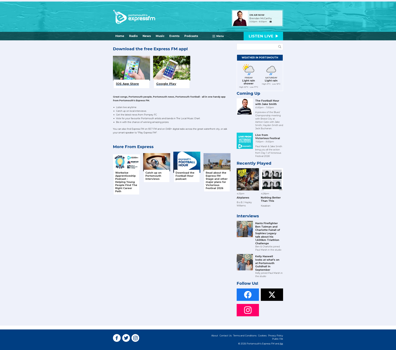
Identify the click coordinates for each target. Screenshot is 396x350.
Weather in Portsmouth (260, 57)
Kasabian (265, 205)
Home (119, 36)
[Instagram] (135, 338)
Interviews (248, 215)
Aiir (281, 343)
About (214, 335)
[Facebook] (117, 338)
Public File (277, 338)
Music (160, 36)
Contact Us (226, 335)
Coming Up (248, 93)
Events (174, 36)
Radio (133, 36)
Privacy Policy (275, 335)
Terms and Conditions (244, 335)
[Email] (271, 22)
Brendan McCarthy (260, 18)
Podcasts (191, 36)
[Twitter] (126, 338)
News (147, 36)
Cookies (262, 335)
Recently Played (254, 163)
